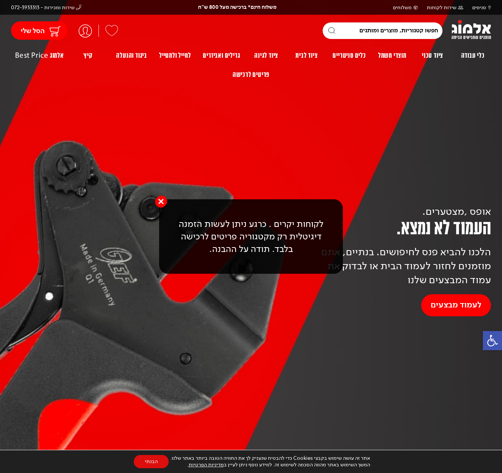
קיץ (87, 55)
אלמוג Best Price (39, 55)
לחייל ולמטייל (175, 55)
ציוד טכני (432, 55)
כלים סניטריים (349, 55)
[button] (492, 340)
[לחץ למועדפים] (111, 30)
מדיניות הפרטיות (206, 464)
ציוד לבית (306, 55)
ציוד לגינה (266, 55)
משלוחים (402, 7)
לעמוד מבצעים (456, 305)
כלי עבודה (473, 55)
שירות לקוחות (441, 7)
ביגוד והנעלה (131, 55)
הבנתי (151, 461)
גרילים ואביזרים (221, 55)
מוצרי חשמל (392, 55)
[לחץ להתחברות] (85, 30)
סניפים (479, 7)
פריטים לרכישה (251, 75)
